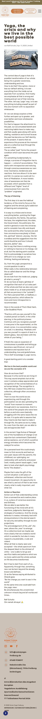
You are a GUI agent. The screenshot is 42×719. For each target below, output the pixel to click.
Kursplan (8, 685)
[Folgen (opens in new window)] (5, 646)
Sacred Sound (11, 695)
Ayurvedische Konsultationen (19, 692)
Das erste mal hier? (17, 11)
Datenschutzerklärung (25, 708)
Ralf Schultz (11, 46)
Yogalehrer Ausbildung (15, 689)
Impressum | (9, 708)
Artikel (30, 46)
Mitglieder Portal (30, 11)
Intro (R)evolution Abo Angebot (20, 682)
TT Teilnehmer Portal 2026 (17, 698)
